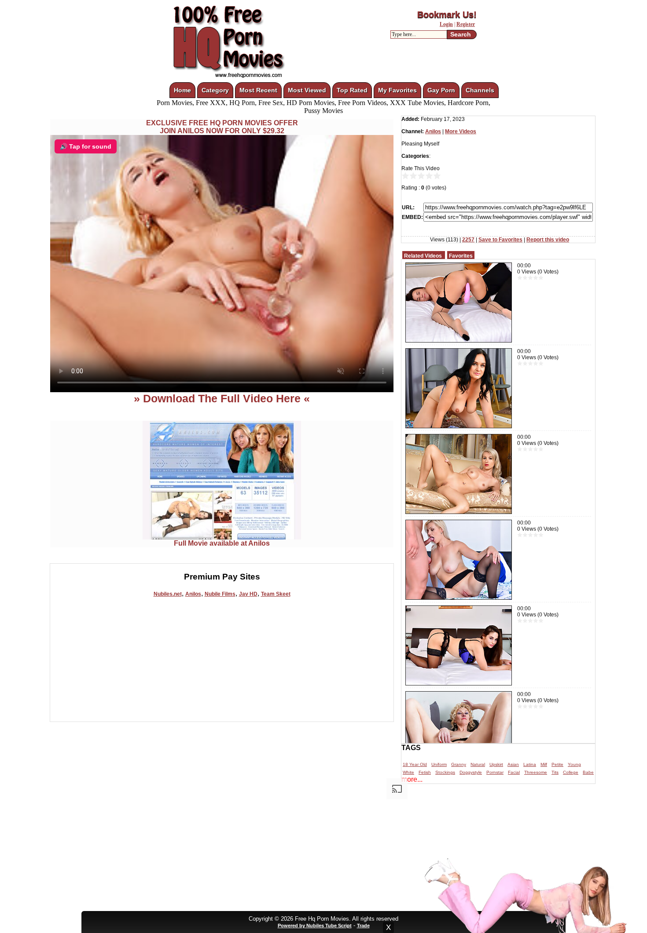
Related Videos (423, 256)
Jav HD (248, 594)
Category (215, 90)
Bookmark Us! (447, 14)
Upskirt (496, 764)
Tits (555, 772)
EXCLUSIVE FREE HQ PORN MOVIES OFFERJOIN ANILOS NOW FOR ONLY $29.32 (222, 127)
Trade (363, 925)
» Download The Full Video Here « (222, 398)
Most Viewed (307, 90)
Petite (557, 764)
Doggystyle (471, 772)
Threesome (535, 772)
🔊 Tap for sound (85, 146)
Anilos (193, 594)
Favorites (461, 256)
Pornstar (495, 772)
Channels (480, 90)
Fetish (425, 772)
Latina (529, 764)
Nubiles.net (168, 594)
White (408, 772)
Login (446, 24)
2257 (468, 240)
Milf (543, 764)
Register (465, 24)
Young (574, 764)
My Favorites (397, 90)
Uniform (439, 764)
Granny (458, 764)
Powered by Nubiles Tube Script (315, 925)
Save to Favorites (500, 240)
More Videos (460, 131)
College (570, 772)
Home (182, 90)
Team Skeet (275, 594)
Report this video (547, 240)
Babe (588, 772)
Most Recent (258, 90)
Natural (478, 764)
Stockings (445, 772)
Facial (514, 772)
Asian (513, 764)
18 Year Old (415, 764)
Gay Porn (441, 90)
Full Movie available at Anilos (222, 543)
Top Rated (352, 90)
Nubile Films (220, 594)
